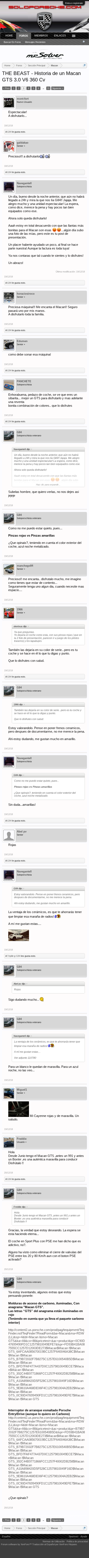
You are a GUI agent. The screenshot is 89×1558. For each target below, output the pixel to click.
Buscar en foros (12, 42)
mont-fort (23, 98)
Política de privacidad (77, 1541)
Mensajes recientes (35, 42)
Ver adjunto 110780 (25, 1057)
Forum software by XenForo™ (16, 1544)
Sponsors (73, 1536)
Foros (23, 35)
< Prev (6, 88)
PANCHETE (24, 381)
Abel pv (21, 831)
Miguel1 (22, 1089)
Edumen (22, 341)
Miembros (41, 35)
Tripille (10, 956)
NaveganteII (24, 183)
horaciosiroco (26, 293)
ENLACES (60, 35)
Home (9, 35)
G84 (9, 132)
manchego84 (25, 565)
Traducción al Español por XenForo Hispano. (54, 1544)
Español (6, 1536)
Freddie (21, 1138)
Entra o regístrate (74, 3)
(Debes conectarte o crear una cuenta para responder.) (59, 1515)
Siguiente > (57, 88)
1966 (20, 609)
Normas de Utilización (54, 1541)
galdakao (22, 142)
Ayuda (84, 1536)
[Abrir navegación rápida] (84, 65)
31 (48, 88)
